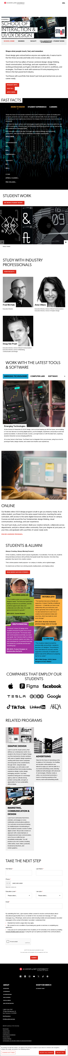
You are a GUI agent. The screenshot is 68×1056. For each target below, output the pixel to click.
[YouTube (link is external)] (34, 976)
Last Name (39, 869)
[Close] (65, 1050)
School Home (9, 41)
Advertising (43, 756)
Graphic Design (17, 746)
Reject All (60, 1052)
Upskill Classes (12, 178)
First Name (9, 869)
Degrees (21, 41)
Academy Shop (40, 988)
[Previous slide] (2, 242)
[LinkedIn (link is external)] (25, 976)
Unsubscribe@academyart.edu (15, 932)
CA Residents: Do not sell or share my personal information (17, 1040)
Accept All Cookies (46, 1052)
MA (7, 164)
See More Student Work (13, 202)
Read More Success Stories (17, 572)
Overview (6, 988)
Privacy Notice (6, 1036)
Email (7, 902)
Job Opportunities (8, 1003)
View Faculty (9, 271)
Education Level (10, 891)
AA (7, 146)
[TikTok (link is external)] (43, 976)
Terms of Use (6, 1030)
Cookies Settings (7, 1038)
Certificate (10, 154)
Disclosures (6, 1028)
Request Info (12, 85)
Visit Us (10, 88)
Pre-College (10, 182)
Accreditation (7, 994)
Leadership (6, 991)
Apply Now (11, 92)
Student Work (58, 41)
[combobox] (8, 883)
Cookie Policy (6, 1032)
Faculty (33, 41)
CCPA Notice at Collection (9, 1034)
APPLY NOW (10, 136)
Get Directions (7, 1016)
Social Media (7, 1000)
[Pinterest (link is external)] (47, 976)
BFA (7, 150)
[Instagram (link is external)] (29, 976)
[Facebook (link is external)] (20, 976)
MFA (7, 168)
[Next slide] (66, 242)
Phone (8, 879)
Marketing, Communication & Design (19, 811)
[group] (34, 411)
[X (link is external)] (38, 976)
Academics (5, 19)
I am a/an (39, 891)
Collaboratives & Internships (46, 42)
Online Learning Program (11, 534)
